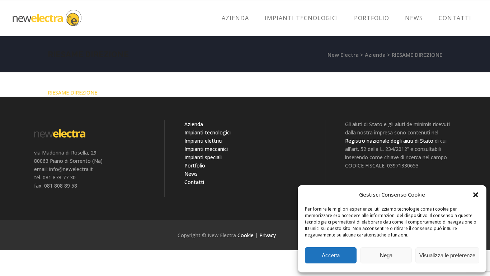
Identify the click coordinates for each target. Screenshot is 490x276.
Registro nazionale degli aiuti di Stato (389, 140)
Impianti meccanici (206, 149)
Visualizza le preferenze (447, 255)
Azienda (375, 54)
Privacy (267, 235)
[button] (475, 194)
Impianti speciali (203, 157)
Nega (386, 255)
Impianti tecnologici (207, 132)
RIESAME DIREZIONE (72, 92)
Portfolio (194, 165)
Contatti (194, 182)
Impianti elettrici (203, 140)
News (191, 173)
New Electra (343, 54)
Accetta (331, 255)
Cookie (245, 235)
